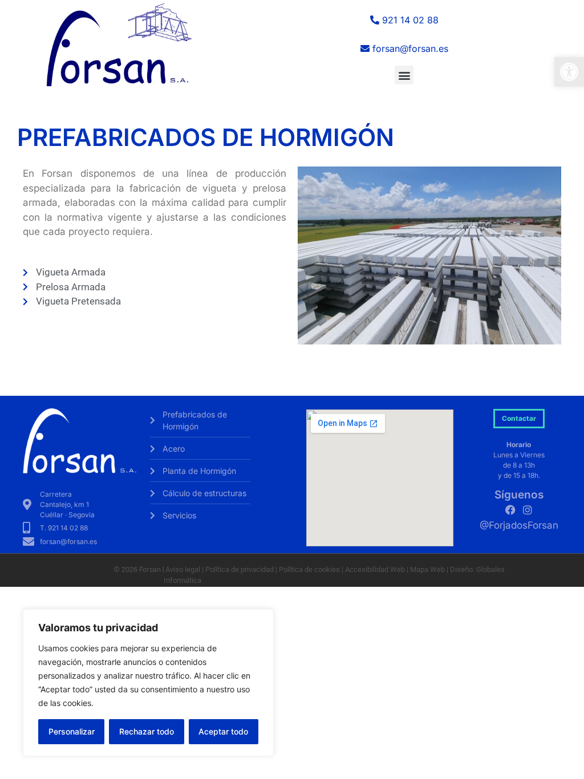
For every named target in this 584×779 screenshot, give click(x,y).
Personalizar (71, 731)
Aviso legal (182, 569)
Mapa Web (427, 569)
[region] (148, 682)
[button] (569, 72)
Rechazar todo (146, 731)
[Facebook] (510, 509)
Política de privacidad (239, 569)
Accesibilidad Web (375, 569)
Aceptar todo (223, 731)
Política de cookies (309, 569)
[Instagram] (527, 509)
